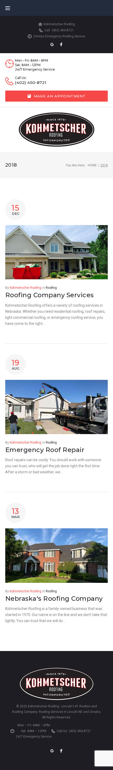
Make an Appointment (60, 96)
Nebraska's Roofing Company (53, 598)
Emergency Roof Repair (44, 450)
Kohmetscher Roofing (25, 288)
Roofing (51, 288)
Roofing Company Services (49, 295)
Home (92, 165)
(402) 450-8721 (63, 30)
